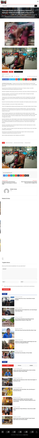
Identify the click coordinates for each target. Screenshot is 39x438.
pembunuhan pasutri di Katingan (18, 142)
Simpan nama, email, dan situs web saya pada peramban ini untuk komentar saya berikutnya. (19, 286)
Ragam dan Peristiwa (18, 71)
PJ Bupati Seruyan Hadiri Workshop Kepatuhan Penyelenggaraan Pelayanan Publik (9, 183)
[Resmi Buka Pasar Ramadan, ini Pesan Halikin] (8, 354)
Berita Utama (7, 14)
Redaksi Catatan (13, 189)
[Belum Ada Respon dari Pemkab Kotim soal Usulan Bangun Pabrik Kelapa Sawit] (8, 311)
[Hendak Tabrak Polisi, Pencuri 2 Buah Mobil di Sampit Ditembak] (8, 301)
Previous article (5, 180)
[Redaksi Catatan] (12, 76)
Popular (19, 365)
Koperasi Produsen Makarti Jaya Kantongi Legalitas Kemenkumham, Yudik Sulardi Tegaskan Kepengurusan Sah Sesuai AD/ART (24, 400)
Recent (7, 365)
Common (31, 365)
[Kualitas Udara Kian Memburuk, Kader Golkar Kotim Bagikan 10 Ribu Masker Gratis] (7, 382)
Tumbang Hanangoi (27, 142)
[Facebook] (4, 176)
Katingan (11, 71)
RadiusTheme (25, 434)
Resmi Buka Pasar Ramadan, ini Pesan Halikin (23, 352)
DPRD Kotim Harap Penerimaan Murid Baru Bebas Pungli (25, 330)
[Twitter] (6, 176)
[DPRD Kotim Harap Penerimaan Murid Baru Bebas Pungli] (8, 333)
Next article (35, 180)
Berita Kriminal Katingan (9, 142)
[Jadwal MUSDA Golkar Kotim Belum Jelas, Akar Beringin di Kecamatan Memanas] (7, 391)
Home (4, 14)
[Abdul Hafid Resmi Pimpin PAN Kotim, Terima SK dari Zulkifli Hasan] (7, 411)
